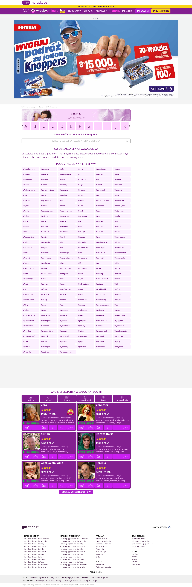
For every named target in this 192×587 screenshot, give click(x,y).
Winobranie (46, 258)
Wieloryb (81, 232)
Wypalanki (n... (47, 331)
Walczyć (99, 174)
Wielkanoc (64, 232)
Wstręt (25, 305)
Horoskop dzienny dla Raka (34, 554)
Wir (97, 263)
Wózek (44, 289)
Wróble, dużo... (29, 294)
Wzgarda (27, 352)
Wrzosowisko (28, 299)
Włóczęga (100, 273)
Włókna (118, 273)
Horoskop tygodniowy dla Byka (71, 549)
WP (23, 107)
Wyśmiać (26, 346)
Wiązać (26, 226)
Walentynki (27, 179)
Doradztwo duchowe (104, 544)
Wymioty (81, 326)
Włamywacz (64, 273)
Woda (62, 279)
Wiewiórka (45, 242)
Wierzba (63, 237)
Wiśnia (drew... (29, 268)
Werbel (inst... (120, 205)
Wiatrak (99, 221)
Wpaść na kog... (66, 289)
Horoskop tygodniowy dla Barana (72, 546)
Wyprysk (44, 336)
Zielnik (98, 557)
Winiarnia (45, 252)
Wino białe (100, 252)
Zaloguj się (143, 10)
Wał (97, 179)
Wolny (117, 279)
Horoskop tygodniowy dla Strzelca (72, 567)
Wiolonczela (120, 258)
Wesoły (81, 211)
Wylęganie (119, 320)
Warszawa (64, 190)
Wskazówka (83, 299)
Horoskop (136, 564)
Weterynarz (119, 211)
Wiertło (44, 237)
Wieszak (81, 237)
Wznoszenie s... (66, 352)
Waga (80, 169)
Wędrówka (82, 216)
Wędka (26, 216)
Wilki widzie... (83, 247)
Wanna (26, 185)
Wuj (116, 305)
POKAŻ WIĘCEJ (95, 572)
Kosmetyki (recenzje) (72, 580)
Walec (117, 174)
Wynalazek (119, 326)
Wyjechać (100, 315)
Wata (25, 195)
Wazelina (63, 195)
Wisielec (118, 263)
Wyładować (28, 326)
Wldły (25, 273)
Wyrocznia (119, 336)
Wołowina (45, 284)
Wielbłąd (45, 232)
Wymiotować (65, 326)
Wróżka (63, 294)
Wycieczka (82, 310)
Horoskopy (74, 10)
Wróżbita (45, 294)
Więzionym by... (102, 242)
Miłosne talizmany (138, 539)
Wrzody (118, 294)
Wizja (98, 268)
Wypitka (81, 331)
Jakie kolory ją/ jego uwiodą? (142, 544)
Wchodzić (82, 200)
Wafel (62, 169)
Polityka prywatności (103, 567)
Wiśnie (44, 268)
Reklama (85, 577)
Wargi (80, 185)
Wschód (63, 299)
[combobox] (76, 141)
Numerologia (101, 552)
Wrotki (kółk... (101, 289)
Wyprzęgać (82, 336)
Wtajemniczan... (102, 305)
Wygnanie (45, 315)
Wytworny (64, 346)
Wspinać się (101, 299)
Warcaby (63, 185)
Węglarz (118, 216)
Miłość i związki (101, 539)
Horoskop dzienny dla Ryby (34, 544)
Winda (25, 252)
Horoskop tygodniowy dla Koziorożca (74, 539)
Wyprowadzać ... (29, 336)
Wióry (80, 263)
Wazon (80, 195)
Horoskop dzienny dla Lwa (33, 557)
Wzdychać (119, 346)
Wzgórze (45, 352)
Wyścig (117, 341)
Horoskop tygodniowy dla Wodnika (73, 541)
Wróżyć (81, 294)
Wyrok (25, 341)
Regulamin (100, 564)
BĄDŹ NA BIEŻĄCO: (160, 527)
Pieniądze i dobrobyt (104, 541)
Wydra (117, 310)
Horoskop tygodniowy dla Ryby (71, 544)
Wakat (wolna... (66, 174)
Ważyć (98, 195)
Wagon (117, 169)
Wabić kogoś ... (29, 169)
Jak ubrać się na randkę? (141, 541)
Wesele (26, 211)
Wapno (44, 185)
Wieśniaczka (120, 237)
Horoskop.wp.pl (31, 107)
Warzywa (118, 190)
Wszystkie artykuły (100, 577)
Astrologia (100, 549)
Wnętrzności (28, 279)
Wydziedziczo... (29, 315)
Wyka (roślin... (120, 315)
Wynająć (99, 326)
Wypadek (27, 331)
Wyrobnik (100, 336)
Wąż (61, 200)
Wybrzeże (64, 310)
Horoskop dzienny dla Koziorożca (36, 539)
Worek (62, 284)
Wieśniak (26, 242)
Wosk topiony (83, 284)
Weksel (44, 205)
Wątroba (26, 200)
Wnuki (43, 279)
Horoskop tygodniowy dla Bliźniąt (72, 552)
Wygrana (63, 315)
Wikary (117, 242)
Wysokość (63, 341)
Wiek (25, 232)
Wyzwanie (100, 346)
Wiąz (117, 221)
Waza (43, 195)
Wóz (25, 289)
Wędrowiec (64, 216)
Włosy (80, 273)
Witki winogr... (84, 268)
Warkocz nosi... (29, 190)
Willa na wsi (119, 247)
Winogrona (82, 258)
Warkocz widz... (47, 190)
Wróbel (118, 289)
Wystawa (100, 341)
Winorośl (100, 258)
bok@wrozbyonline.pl (39, 577)
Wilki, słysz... (101, 247)
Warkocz (118, 185)
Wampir (118, 179)
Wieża (62, 242)
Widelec (44, 226)
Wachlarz (45, 169)
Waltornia (82, 179)
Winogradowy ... (66, 258)
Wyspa (80, 341)
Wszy (62, 305)
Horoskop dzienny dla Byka (34, 549)
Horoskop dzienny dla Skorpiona (36, 564)
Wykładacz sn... (29, 320)
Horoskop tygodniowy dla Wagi (71, 562)
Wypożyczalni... (121, 331)
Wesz (98, 211)
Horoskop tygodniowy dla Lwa (71, 557)
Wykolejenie (46, 320)
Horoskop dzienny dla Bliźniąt (35, 552)
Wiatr (80, 221)
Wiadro (63, 221)
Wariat (99, 185)
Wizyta (117, 268)
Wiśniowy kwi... (66, 268)
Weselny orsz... (66, 211)
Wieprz (117, 232)
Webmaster (119, 200)
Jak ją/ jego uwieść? (139, 546)
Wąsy (117, 195)
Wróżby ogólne (101, 546)
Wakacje (44, 174)
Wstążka (118, 299)
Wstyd (43, 305)
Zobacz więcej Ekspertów (76, 492)
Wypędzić (63, 331)
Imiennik (127, 10)
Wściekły (81, 305)
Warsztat (81, 190)
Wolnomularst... (102, 279)
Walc (80, 174)
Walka (62, 179)
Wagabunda (101, 169)
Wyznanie (82, 346)
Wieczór (118, 226)
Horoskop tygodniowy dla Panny (72, 559)
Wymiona (45, 326)
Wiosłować (45, 263)
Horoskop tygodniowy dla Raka (71, 554)
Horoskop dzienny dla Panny (34, 559)
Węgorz (26, 221)
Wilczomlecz (28, 247)
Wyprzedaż (64, 336)
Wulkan (26, 310)
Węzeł (43, 221)
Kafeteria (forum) (53, 580)
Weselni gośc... (47, 211)
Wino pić (26, 258)
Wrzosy (44, 299)
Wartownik (100, 190)
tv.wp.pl (87, 580)
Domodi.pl (39, 580)
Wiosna (63, 263)
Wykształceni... (102, 320)
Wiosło (25, 263)
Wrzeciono (100, 294)
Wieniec (99, 232)
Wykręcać (82, 320)
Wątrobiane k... (47, 200)
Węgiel (99, 216)
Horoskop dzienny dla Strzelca (35, 567)
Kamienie (99, 554)
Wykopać (63, 320)
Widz (80, 226)
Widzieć (99, 226)
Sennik (116, 10)
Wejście (26, 205)
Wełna (80, 205)
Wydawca (100, 310)
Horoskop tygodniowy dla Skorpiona (73, 564)
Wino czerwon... (121, 252)
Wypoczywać (101, 331)
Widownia (64, 226)
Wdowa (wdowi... (103, 200)
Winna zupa (64, 252)
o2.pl (95, 580)
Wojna (80, 279)
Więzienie (82, 242)
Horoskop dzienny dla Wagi (34, 562)
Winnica (81, 252)
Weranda (100, 205)
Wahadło (26, 174)
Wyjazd (81, 315)
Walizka (44, 179)
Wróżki (134, 559)
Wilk (61, 247)
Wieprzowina (28, 237)
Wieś (98, 237)
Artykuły (101, 10)
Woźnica (99, 284)
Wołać (25, 284)
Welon (62, 205)
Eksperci (88, 10)
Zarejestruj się (161, 10)
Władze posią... (47, 273)
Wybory (44, 310)
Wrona (80, 289)
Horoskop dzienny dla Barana (35, 546)
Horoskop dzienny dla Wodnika (35, 541)
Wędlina (44, 216)
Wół (116, 284)
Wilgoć (44, 247)
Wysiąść (44, 341)
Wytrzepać (45, 346)
